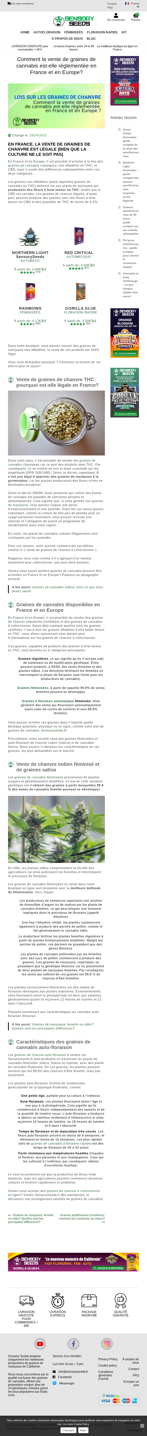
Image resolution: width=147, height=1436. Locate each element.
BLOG (91, 38)
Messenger (66, 1383)
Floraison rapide (102, 32)
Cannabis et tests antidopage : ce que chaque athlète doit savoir (131, 285)
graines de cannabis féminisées (39, 777)
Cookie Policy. (82, 1424)
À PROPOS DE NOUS (67, 38)
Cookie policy (107, 1365)
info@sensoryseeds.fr (73, 1371)
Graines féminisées (32, 688)
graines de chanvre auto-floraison (40, 1055)
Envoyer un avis (131, 1383)
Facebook (65, 1377)
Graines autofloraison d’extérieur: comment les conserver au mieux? (82, 1216)
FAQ (110, 7)
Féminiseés (73, 32)
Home (25, 32)
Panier (135, 16)
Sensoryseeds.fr (53, 730)
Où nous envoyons (22, 3)
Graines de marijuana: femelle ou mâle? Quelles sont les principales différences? (31, 1218)
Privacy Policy (108, 1359)
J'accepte (68, 1430)
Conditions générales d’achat (105, 1375)
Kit (124, 32)
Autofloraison (46, 32)
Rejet (83, 1430)
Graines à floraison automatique (48, 701)
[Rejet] (142, 1426)
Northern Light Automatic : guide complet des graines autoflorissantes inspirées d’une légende (131, 181)
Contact (112, 3)
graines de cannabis (23, 165)
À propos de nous (130, 1361)
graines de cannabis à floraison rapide (60, 1143)
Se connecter (116, 19)
